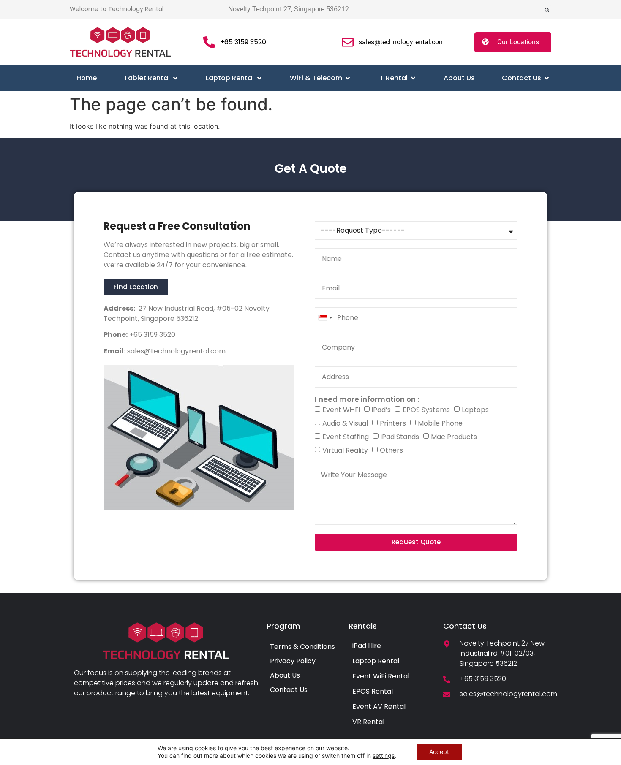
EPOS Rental (372, 691)
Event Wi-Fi (341, 410)
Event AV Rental (379, 706)
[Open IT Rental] (413, 78)
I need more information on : (367, 399)
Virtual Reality (345, 450)
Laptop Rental (375, 661)
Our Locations (518, 42)
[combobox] (325, 318)
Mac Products (454, 437)
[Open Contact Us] (546, 78)
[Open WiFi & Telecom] (347, 78)
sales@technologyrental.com (175, 351)
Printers (393, 423)
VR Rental (368, 722)
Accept (439, 751)
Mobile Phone (440, 423)
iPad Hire (366, 646)
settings (384, 755)
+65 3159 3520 (151, 334)
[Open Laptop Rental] (259, 78)
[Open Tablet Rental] (175, 78)
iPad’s (381, 410)
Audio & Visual (345, 423)
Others (391, 450)
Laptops (475, 410)
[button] (546, 9)
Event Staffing (345, 437)
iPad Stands (400, 437)
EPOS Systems (426, 410)
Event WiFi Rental (380, 676)
